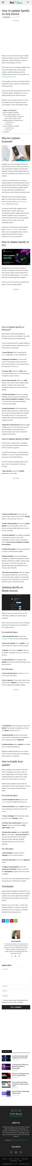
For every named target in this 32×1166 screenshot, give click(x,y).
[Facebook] (3, 921)
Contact (10, 1159)
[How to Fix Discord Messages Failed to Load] (6, 1093)
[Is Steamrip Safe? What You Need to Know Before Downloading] (6, 1067)
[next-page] (6, 1099)
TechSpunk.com (15, 1164)
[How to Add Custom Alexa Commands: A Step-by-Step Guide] (6, 1084)
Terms (20, 1160)
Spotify (4, 355)
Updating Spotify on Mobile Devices (13, 120)
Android (4, 802)
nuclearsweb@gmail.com (19, 1140)
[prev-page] (3, 1099)
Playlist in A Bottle (12, 229)
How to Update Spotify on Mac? (13, 118)
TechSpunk (5, 1127)
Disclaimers (17, 1159)
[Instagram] (16, 956)
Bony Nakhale (6, 17)
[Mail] (16, 1152)
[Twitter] (7, 921)
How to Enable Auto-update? (11, 126)
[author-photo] (16, 939)
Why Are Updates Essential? (11, 112)
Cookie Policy (25, 1159)
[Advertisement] (16, 38)
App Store (26, 673)
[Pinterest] (12, 921)
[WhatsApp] (16, 921)
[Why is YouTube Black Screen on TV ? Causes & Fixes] (6, 1076)
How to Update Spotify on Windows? (14, 116)
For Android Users (9, 122)
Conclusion (6, 131)
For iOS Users (8, 124)
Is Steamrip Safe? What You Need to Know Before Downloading (20, 1066)
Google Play (5, 638)
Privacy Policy (13, 1160)
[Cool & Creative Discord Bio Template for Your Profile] (6, 1058)
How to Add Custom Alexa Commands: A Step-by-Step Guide (20, 1084)
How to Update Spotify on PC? (11, 114)
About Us (4, 1159)
